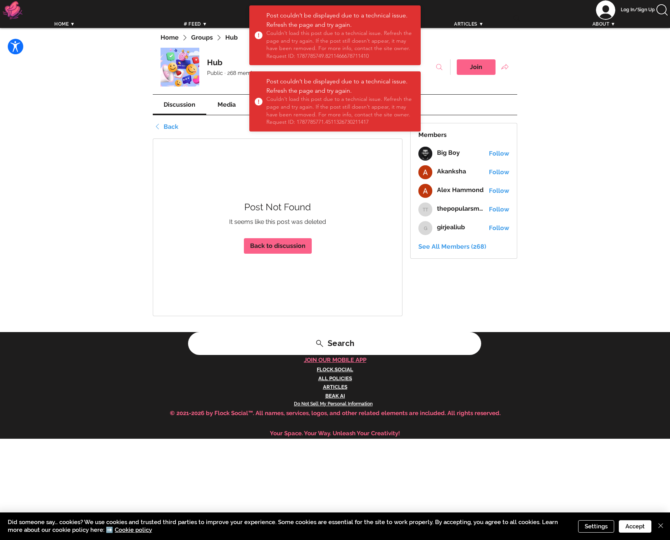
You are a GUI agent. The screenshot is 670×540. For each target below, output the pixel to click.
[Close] (660, 526)
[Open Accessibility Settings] (15, 46)
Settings (596, 526)
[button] (662, 10)
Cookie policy (133, 529)
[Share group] (504, 66)
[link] (179, 104)
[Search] (517, 18)
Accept (635, 526)
